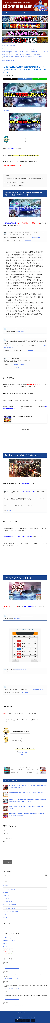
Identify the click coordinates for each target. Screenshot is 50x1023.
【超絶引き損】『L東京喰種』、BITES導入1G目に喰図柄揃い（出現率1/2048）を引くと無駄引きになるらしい (24, 56)
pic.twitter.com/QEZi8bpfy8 (37, 689)
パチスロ (6, 892)
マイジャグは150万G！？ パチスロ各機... (12, 978)
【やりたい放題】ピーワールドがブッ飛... (12, 988)
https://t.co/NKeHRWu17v (18, 364)
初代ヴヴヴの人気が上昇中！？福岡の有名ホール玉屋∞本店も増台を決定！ (17, 50)
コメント (5, 846)
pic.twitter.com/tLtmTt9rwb (20, 669)
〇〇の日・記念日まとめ (9, 908)
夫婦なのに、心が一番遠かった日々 (9, 45)
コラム (5, 914)
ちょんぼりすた (7, 938)
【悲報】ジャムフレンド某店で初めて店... (12, 1008)
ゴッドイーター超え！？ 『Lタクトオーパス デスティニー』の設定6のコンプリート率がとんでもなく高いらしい (25, 47)
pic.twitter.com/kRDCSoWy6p (35, 237)
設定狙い (6, 895)
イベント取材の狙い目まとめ (10, 911)
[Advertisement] (25, 441)
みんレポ (5, 946)
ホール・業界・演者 (9, 889)
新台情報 (6, 886)
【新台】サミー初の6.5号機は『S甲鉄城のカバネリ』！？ (18, 183)
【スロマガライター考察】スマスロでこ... (12, 968)
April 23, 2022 (17, 618)
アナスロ (5, 943)
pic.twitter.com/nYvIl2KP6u (27, 616)
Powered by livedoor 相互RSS (8, 60)
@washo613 (19, 140)
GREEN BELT (9, 510)
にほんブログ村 (25, 754)
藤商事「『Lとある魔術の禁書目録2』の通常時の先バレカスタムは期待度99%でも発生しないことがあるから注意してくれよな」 (25, 52)
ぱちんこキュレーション (9, 940)
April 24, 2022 (28, 240)
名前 (4, 841)
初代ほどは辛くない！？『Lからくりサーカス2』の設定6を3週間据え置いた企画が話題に (20, 54)
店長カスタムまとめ (8, 901)
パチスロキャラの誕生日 (9, 905)
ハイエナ (6, 898)
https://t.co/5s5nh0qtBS (33, 329)
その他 (14, 75)
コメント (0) (6, 110)
